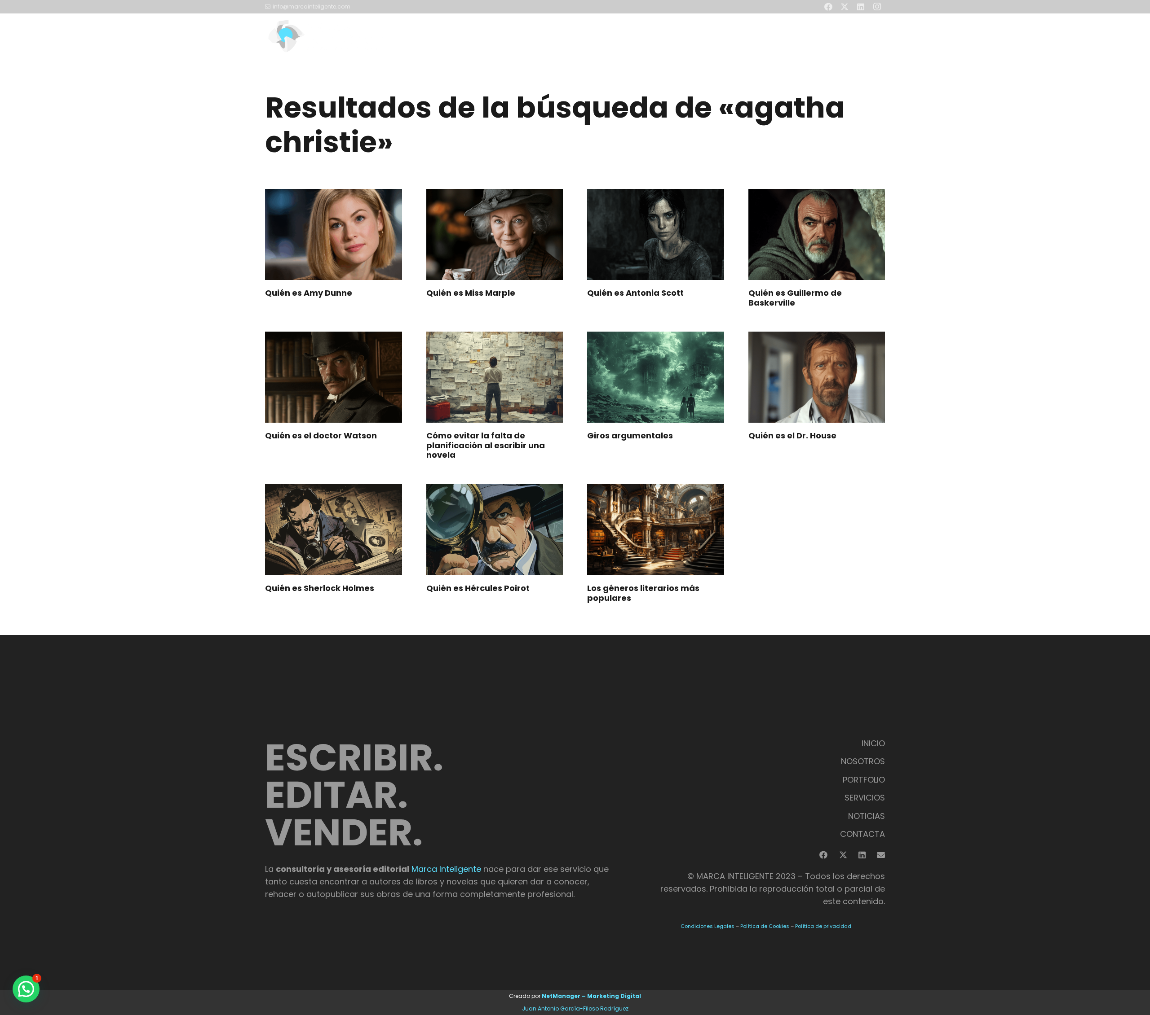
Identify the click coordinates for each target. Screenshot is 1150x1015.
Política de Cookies (764, 926)
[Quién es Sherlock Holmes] (333, 529)
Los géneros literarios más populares (643, 593)
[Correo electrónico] (881, 855)
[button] (750, 36)
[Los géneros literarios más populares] (655, 529)
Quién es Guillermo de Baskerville (795, 297)
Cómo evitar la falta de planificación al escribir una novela (485, 445)
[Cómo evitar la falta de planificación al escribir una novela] (494, 377)
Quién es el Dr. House (792, 435)
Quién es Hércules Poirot (478, 588)
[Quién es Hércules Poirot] (494, 529)
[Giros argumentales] (655, 377)
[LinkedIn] (862, 855)
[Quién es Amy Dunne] (333, 234)
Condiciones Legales (707, 926)
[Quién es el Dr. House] (816, 377)
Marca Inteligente (446, 869)
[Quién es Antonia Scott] (655, 234)
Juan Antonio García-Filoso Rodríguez (575, 1008)
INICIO (873, 743)
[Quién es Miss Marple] (494, 234)
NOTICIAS (866, 816)
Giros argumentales (630, 435)
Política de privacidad (823, 926)
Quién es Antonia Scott (635, 292)
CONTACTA (862, 834)
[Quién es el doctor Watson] (333, 377)
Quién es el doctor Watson (321, 435)
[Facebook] (823, 855)
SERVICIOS (865, 797)
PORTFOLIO (864, 779)
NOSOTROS (863, 761)
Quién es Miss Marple (470, 292)
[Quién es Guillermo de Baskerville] (816, 234)
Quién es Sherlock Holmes (319, 588)
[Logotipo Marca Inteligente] (325, 36)
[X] (843, 855)
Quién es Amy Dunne (308, 292)
